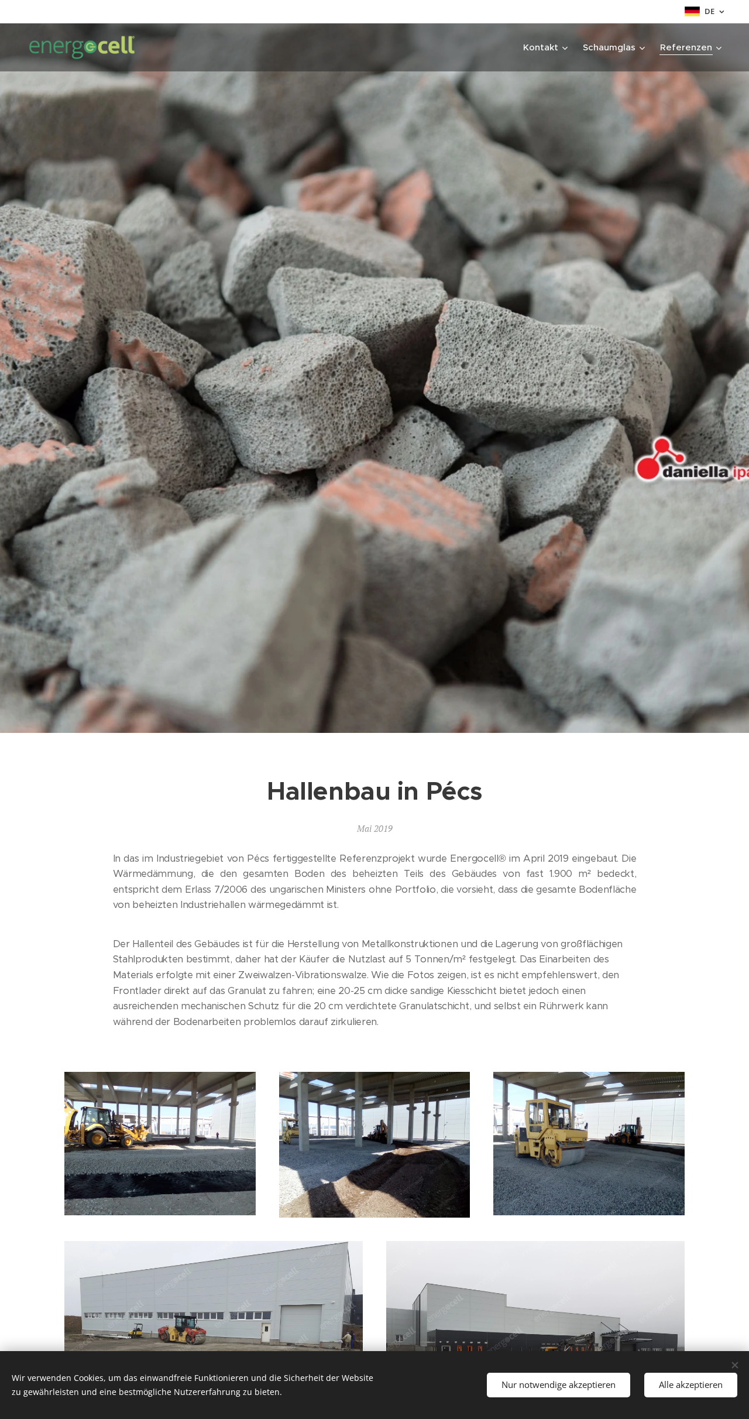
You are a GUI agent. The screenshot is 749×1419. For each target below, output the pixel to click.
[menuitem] (546, 47)
